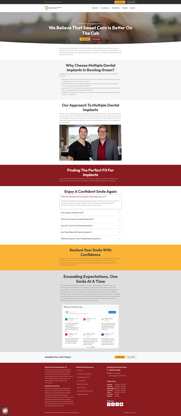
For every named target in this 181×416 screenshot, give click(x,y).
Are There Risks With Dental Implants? (76, 232)
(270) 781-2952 (76, 260)
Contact (132, 8)
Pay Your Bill (131, 2)
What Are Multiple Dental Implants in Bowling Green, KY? (84, 196)
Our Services (105, 8)
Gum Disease (81, 380)
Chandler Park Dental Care (61, 412)
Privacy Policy (132, 412)
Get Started (120, 2)
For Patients (115, 8)
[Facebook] (109, 404)
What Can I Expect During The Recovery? (77, 219)
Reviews (125, 8)
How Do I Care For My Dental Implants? (76, 225)
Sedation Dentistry (82, 394)
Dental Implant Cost (83, 377)
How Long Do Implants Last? (72, 212)
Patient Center (81, 387)
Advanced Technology (84, 374)
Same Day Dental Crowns (85, 391)
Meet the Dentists (82, 384)
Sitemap (126, 412)
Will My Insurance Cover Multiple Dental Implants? (81, 238)
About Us (95, 8)
